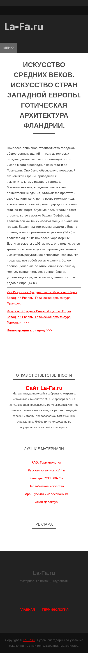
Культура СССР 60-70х (46, 478)
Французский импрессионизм (46, 494)
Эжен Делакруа (46, 502)
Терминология (55, 609)
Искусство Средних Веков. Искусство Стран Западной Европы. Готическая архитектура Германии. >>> (39, 316)
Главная (27, 609)
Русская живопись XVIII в (46, 470)
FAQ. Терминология (46, 462)
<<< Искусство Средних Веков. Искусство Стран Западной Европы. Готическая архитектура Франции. (42, 297)
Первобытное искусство (46, 486)
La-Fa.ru (29, 640)
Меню (8, 48)
